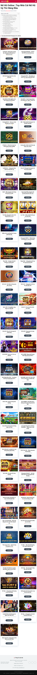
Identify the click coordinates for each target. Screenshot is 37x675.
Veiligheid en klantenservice (8, 32)
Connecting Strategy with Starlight (9, 22)
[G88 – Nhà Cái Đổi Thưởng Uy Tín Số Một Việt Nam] (27, 119)
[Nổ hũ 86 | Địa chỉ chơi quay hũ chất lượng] (9, 329)
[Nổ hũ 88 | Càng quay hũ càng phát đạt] (27, 329)
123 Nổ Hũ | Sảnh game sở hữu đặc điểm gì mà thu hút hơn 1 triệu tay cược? (9, 53)
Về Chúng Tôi (7, 673)
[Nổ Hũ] (4, 1)
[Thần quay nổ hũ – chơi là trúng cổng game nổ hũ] (9, 542)
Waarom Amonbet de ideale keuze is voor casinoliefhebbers (11, 31)
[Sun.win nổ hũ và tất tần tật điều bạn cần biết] (27, 518)
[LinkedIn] (29, 662)
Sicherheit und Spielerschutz (8, 24)
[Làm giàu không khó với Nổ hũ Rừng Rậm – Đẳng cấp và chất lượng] (27, 423)
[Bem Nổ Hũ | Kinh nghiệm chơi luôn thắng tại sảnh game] (9, 96)
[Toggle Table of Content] (18, 14)
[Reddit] (32, 662)
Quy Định (30, 673)
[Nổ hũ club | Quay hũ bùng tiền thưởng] (9, 399)
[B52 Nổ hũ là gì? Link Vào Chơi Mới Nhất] (9, 73)
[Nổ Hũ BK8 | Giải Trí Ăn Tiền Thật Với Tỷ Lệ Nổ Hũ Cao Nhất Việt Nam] (27, 375)
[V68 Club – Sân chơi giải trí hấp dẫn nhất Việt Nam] (27, 565)
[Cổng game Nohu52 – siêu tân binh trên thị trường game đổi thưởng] (27, 471)
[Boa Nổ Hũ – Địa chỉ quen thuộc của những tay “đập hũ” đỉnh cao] (27, 96)
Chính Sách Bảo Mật (13, 673)
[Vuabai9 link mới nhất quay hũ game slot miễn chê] (9, 611)
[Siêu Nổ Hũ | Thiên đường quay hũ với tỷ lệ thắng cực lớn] (27, 495)
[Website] (35, 662)
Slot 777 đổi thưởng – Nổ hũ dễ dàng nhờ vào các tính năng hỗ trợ (9, 522)
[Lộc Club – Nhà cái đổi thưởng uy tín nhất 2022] (27, 212)
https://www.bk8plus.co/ (20, 667)
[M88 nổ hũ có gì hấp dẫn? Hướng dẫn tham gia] (9, 231)
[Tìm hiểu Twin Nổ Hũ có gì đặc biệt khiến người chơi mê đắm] (9, 565)
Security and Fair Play (7, 20)
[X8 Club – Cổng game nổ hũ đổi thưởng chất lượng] (27, 611)
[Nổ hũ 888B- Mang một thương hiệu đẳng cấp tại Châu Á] (27, 352)
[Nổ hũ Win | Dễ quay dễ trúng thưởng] (9, 471)
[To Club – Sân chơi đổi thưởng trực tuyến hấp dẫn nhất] (27, 542)
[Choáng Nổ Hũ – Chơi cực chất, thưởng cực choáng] (9, 119)
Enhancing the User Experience (8, 30)
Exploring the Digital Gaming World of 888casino (9, 19)
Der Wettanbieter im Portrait (6, 23)
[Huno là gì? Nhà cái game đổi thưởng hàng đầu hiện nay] (27, 189)
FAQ (33, 673)
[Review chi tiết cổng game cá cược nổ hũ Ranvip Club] (9, 495)
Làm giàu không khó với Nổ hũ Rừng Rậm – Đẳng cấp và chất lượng (27, 427)
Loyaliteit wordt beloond (7, 33)
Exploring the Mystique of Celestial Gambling (9, 21)
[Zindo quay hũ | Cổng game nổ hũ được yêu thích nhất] (9, 635)
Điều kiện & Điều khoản (26, 673)
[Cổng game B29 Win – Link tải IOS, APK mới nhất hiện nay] (27, 49)
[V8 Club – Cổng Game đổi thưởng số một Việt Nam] (9, 588)
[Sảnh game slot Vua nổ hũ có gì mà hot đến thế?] (27, 588)
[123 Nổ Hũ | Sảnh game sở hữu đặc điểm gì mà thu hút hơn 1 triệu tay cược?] (9, 49)
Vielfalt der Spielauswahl (7, 26)
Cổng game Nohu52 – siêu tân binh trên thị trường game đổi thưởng (27, 474)
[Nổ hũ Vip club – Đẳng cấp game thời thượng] (27, 448)
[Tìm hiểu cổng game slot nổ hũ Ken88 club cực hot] (9, 212)
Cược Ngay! (9, 58)
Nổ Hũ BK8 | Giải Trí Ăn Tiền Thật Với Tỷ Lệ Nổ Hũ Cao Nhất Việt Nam (28, 378)
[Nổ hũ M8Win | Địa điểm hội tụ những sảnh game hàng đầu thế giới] (27, 399)
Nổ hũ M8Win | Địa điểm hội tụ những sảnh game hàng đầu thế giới (28, 403)
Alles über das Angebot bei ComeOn (8, 25)
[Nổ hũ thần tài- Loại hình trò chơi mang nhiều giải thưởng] (9, 447)
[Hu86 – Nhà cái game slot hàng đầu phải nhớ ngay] (9, 189)
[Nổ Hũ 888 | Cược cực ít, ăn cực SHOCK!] (9, 352)
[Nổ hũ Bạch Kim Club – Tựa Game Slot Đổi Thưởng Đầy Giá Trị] (9, 375)
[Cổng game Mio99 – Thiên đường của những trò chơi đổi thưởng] (27, 235)
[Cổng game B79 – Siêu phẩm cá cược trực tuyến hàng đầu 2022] (27, 73)
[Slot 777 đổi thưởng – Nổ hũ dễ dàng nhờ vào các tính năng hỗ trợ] (9, 518)
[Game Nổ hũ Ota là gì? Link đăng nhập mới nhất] (9, 423)
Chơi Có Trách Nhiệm (19, 673)
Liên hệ (4, 673)
